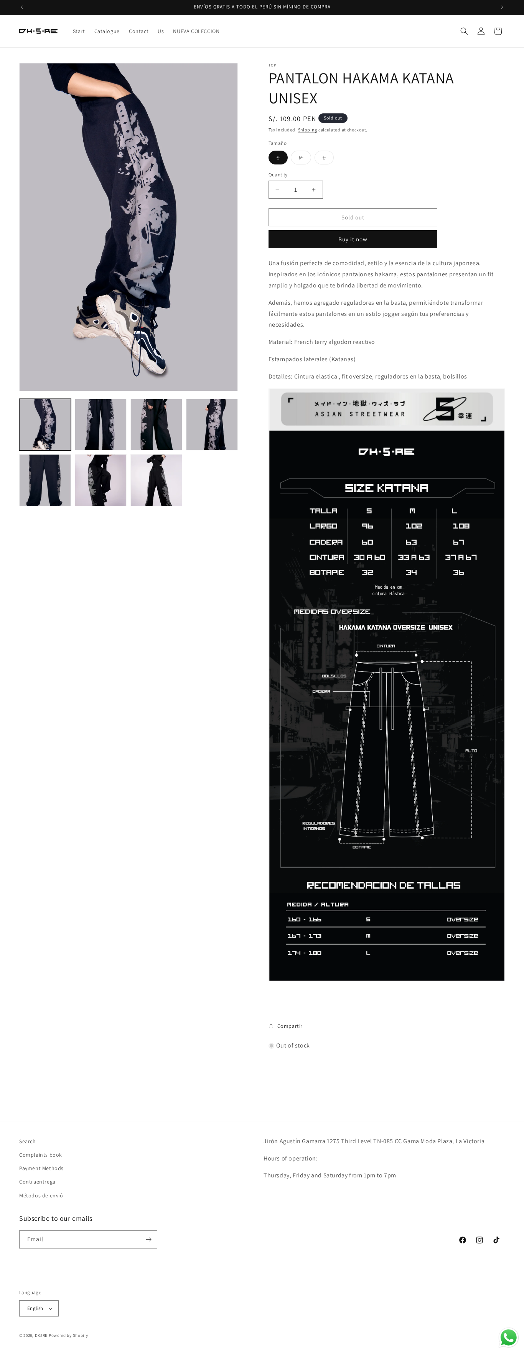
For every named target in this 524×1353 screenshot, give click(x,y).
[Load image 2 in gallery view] (101, 425)
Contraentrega (37, 1181)
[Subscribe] (148, 1239)
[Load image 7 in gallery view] (156, 480)
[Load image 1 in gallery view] (45, 425)
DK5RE (41, 1335)
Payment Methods (41, 1168)
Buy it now (352, 239)
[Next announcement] (502, 7)
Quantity (278, 174)
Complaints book (40, 1154)
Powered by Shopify (68, 1335)
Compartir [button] (290, 1026)
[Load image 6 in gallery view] (101, 480)
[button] (464, 31)
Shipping (308, 130)
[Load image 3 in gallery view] (156, 425)
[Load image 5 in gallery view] (45, 480)
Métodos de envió (41, 1195)
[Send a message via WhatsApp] (508, 1337)
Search (27, 1141)
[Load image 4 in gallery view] (212, 425)
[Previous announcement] (21, 7)
